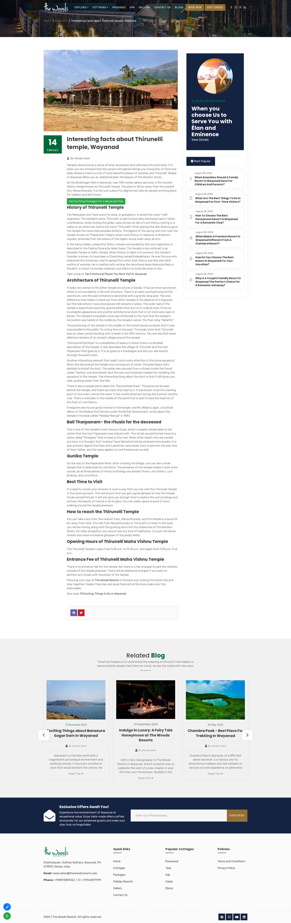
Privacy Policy (226, 868)
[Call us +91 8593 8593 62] (7, 907)
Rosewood (171, 861)
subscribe (237, 815)
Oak (167, 874)
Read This (75, 778)
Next (247, 735)
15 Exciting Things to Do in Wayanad (103, 593)
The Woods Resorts (107, 580)
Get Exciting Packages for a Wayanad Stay (96, 201)
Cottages (119, 868)
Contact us (162, 7)
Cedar (169, 881)
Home (47, 20)
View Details (200, 140)
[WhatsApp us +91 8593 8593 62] (7, 916)
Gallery (144, 7)
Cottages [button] (99, 7)
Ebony (169, 888)
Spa (132, 7)
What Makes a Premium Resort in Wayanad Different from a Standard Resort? (218, 240)
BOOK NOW (195, 7)
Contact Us (120, 895)
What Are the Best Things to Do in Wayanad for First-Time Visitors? (217, 200)
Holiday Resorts (123, 881)
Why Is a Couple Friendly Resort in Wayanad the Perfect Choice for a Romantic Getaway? (218, 282)
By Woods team (77, 750)
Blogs (179, 7)
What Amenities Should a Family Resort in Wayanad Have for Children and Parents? (216, 181)
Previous (44, 735)
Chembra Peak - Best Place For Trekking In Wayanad (145, 733)
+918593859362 (64, 880)
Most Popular (202, 161)
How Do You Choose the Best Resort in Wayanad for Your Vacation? (214, 261)
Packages (119, 7)
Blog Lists (61, 20)
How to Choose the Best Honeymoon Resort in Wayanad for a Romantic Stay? (216, 219)
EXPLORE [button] (80, 7)
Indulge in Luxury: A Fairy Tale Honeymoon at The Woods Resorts (76, 735)
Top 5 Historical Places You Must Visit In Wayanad (116, 274)
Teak (168, 868)
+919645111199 (91, 880)
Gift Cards (215, 7)
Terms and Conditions (231, 861)
